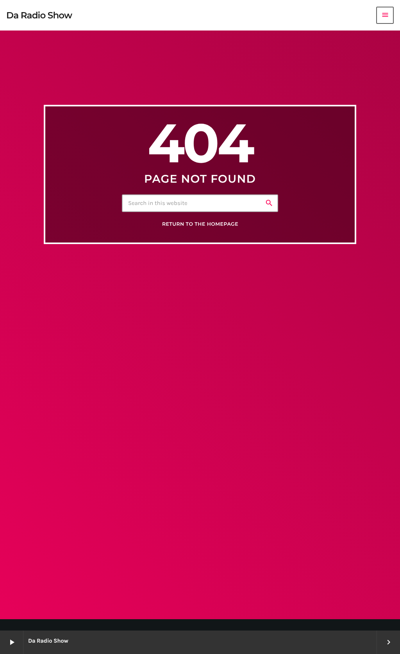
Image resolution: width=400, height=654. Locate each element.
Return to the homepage (200, 224)
